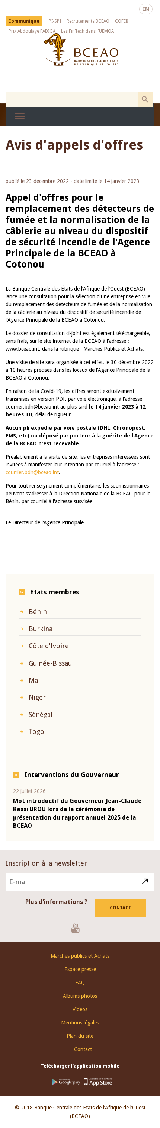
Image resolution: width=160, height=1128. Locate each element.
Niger (37, 697)
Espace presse (80, 969)
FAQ (80, 983)
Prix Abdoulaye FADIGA (32, 31)
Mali (35, 680)
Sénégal (40, 714)
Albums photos (80, 996)
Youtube (78, 928)
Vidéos (80, 1009)
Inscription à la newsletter (46, 863)
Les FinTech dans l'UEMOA (87, 31)
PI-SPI (55, 21)
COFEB (121, 21)
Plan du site (80, 1036)
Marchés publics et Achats (80, 956)
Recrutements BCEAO (88, 21)
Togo (36, 731)
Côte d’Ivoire (49, 646)
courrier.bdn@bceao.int (32, 472)
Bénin (38, 612)
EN (146, 9)
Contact (120, 908)
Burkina (40, 629)
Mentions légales (80, 1023)
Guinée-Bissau (50, 663)
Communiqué (23, 21)
